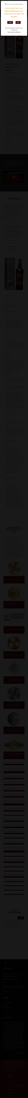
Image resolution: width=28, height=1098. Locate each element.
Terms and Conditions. (14, 32)
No (18, 22)
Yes (10, 22)
